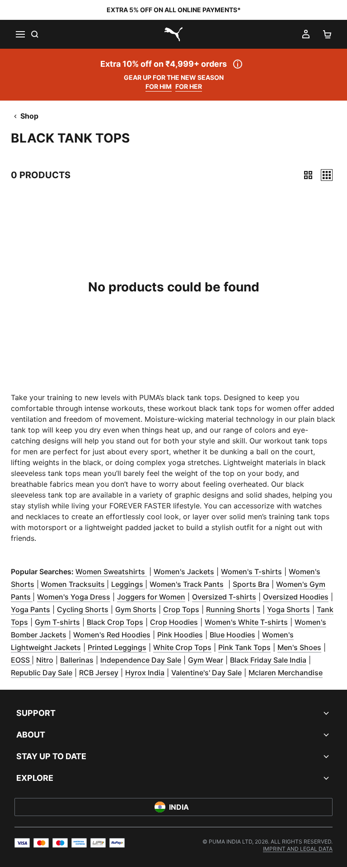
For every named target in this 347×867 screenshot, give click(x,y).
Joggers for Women (151, 596)
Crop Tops (181, 609)
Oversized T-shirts (224, 596)
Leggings (128, 584)
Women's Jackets (184, 571)
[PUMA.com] (173, 34)
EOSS (21, 659)
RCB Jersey (98, 672)
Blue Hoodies (232, 634)
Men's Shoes (299, 647)
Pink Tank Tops (244, 647)
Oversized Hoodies (295, 596)
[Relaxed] (326, 175)
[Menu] (20, 34)
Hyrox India (144, 672)
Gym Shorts (135, 609)
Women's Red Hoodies (111, 634)
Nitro (44, 659)
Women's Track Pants (187, 584)
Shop (29, 115)
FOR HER (188, 86)
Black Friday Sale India (268, 659)
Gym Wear (205, 659)
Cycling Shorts (82, 609)
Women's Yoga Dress (73, 596)
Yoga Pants (30, 609)
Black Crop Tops (115, 622)
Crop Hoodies (174, 622)
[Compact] (308, 175)
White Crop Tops (182, 647)
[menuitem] (298, 848)
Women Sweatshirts (111, 571)
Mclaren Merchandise (286, 672)
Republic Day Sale (41, 672)
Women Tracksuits (73, 584)
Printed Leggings (117, 647)
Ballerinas (77, 659)
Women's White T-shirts (246, 622)
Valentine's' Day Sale (206, 672)
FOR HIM (158, 86)
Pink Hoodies (180, 634)
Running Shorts (233, 609)
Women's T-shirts (251, 571)
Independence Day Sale (140, 659)
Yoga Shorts (288, 609)
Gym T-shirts (57, 622)
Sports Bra (251, 584)
